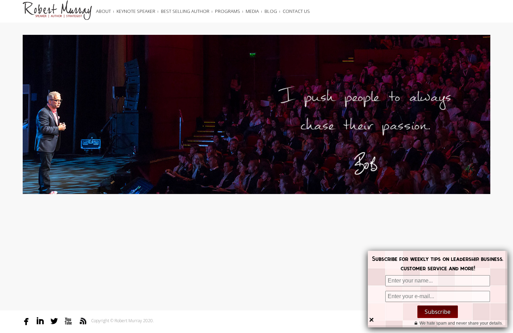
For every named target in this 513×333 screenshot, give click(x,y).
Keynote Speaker (136, 11)
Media (252, 11)
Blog (271, 11)
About (103, 11)
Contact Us (296, 11)
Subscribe (438, 312)
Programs (227, 11)
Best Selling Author (185, 11)
